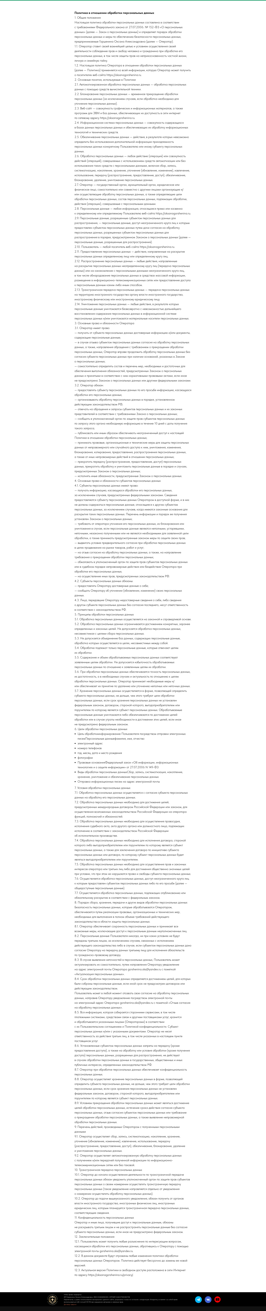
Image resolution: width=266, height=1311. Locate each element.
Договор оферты (70, 1304)
